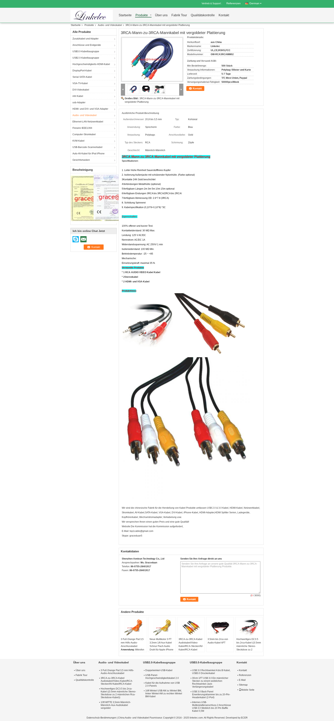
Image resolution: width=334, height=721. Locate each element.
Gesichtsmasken (81, 160)
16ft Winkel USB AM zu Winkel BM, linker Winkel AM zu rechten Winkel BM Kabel (163, 693)
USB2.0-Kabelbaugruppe (85, 57)
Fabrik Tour (179, 15)
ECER (244, 717)
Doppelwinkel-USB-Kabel (158, 670)
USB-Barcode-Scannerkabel (87, 147)
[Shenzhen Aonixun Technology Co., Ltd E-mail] (129, 575)
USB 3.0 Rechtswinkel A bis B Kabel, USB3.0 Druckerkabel (211, 672)
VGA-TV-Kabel (80, 83)
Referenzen (233, 3)
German (254, 3)
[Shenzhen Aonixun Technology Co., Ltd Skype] (124, 575)
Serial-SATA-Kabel (82, 77)
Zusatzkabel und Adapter (85, 38)
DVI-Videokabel (80, 89)
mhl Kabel (77, 96)
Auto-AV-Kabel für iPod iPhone (88, 153)
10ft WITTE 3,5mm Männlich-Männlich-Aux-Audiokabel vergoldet (116, 705)
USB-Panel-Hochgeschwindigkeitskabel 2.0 (162, 676)
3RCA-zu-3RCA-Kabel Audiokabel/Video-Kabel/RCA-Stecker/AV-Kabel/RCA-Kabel (191, 644)
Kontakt (224, 15)
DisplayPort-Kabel (82, 70)
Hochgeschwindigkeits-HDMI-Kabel (91, 64)
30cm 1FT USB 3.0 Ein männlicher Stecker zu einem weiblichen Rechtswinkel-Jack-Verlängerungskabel (210, 682)
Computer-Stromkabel (84, 134)
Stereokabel (131, 277)
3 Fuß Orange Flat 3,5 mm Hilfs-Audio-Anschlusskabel (132, 643)
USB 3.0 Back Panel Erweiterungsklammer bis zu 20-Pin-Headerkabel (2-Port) (211, 694)
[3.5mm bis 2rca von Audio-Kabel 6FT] (220, 627)
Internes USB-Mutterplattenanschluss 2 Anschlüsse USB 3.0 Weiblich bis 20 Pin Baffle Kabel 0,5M (211, 706)
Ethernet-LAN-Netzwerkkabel (87, 121)
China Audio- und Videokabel (133, 717)
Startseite (125, 15)
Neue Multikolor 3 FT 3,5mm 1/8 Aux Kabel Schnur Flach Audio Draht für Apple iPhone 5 (161, 646)
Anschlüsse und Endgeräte (86, 45)
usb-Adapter (78, 102)
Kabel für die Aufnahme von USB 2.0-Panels (162, 684)
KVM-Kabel (78, 140)
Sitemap (243, 684)
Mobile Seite (247, 690)
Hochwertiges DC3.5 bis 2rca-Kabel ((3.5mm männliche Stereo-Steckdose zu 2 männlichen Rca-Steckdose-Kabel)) (248, 648)
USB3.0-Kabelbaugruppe (85, 51)
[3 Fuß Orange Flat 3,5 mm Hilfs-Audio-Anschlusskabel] (133, 627)
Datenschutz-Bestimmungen (101, 717)
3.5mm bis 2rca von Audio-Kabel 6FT (218, 641)
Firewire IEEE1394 (82, 128)
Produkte (141, 15)
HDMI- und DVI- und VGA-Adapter (90, 109)
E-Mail (242, 680)
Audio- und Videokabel (110, 25)
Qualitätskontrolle (203, 15)
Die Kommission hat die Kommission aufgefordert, (157, 526)
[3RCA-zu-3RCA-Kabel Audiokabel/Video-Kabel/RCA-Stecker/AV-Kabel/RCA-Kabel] (191, 627)
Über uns (161, 15)
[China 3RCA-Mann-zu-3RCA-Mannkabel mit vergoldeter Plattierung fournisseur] (152, 59)
